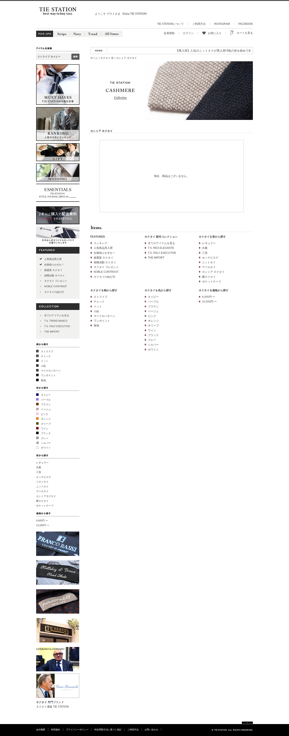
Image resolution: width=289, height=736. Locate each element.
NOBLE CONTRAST (55, 286)
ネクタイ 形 (107, 58)
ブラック (46, 433)
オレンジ (46, 418)
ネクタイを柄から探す (103, 290)
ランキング (100, 243)
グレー (44, 438)
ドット (44, 361)
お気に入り (214, 33)
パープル (46, 399)
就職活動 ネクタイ (54, 275)
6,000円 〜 (208, 297)
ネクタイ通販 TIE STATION (52, 706)
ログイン (188, 33)
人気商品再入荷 (53, 259)
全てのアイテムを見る (56, 315)
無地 (43, 380)
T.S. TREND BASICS (55, 320)
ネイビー (46, 395)
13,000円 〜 (42, 525)
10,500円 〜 (209, 301)
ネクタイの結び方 (54, 292)
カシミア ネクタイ (213, 272)
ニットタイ (42, 486)
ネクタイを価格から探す (213, 290)
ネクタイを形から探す (212, 236)
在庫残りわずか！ (54, 264)
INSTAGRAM (222, 24)
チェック (46, 356)
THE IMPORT (52, 331)
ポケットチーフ (45, 505)
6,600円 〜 (42, 520)
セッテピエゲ (43, 477)
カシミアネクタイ (46, 496)
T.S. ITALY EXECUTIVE (57, 326)
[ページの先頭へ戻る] (247, 723)
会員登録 (169, 33)
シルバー (46, 443)
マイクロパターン (51, 370)
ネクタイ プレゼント (55, 281)
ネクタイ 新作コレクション (161, 236)
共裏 (38, 467)
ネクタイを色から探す (158, 290)
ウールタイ (42, 491)
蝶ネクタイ (42, 501)
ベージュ (46, 409)
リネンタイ (42, 481)
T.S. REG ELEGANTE (161, 248)
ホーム (94, 58)
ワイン (44, 428)
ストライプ (47, 351)
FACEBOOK (245, 24)
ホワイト (46, 447)
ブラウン (46, 404)
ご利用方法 (199, 24)
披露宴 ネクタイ (53, 270)
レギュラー (42, 462)
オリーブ (46, 423)
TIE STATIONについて (170, 24)
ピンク (44, 414)
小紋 (43, 366)
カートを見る (245, 33)
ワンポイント (48, 375)
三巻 (38, 472)
